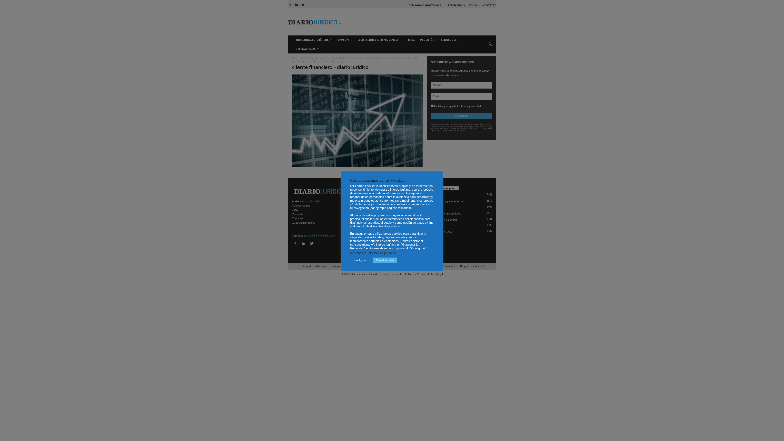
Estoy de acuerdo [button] (385, 260)
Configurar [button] (360, 260)
